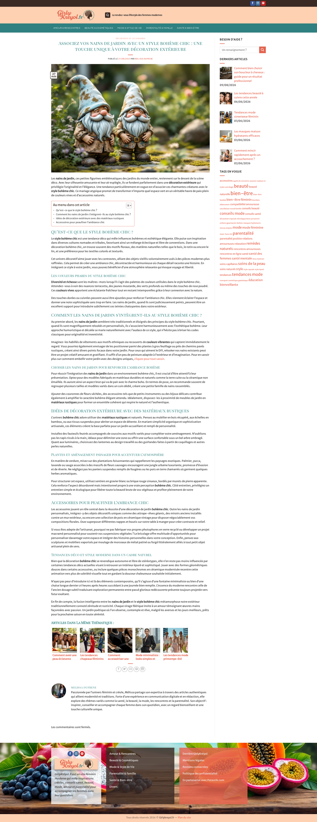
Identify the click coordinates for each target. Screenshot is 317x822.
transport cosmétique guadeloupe (234, 280)
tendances (225, 274)
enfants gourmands (228, 223)
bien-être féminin (239, 200)
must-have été (226, 234)
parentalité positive (231, 238)
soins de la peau (251, 263)
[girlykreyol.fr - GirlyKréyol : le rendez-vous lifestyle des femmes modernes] (75, 15)
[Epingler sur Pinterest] (136, 669)
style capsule (249, 269)
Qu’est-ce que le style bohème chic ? (76, 210)
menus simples (226, 228)
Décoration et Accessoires (130, 38)
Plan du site (184, 817)
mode (237, 227)
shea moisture (258, 259)
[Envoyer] (262, 50)
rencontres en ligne (231, 253)
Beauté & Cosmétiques (99, 28)
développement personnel (248, 219)
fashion (240, 223)
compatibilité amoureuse (244, 204)
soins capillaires (229, 264)
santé (245, 253)
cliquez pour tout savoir (149, 358)
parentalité (243, 233)
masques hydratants (252, 223)
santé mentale (242, 258)
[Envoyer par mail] (130, 669)
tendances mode (247, 274)
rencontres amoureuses (247, 249)
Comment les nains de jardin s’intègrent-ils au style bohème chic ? (93, 214)
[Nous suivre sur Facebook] (252, 3)
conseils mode (232, 213)
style (239, 269)
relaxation (240, 243)
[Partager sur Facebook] (118, 669)
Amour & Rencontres (66, 28)
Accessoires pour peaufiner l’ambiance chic (80, 222)
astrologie (229, 187)
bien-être (241, 193)
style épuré (259, 269)
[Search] (107, 15)
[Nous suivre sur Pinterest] (263, 3)
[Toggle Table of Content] (127, 205)
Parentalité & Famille (159, 28)
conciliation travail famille (230, 209)
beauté (241, 186)
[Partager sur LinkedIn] (142, 669)
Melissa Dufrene (144, 59)
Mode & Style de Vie (129, 28)
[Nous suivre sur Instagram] (258, 3)
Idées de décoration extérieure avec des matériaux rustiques (90, 218)
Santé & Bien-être (188, 28)
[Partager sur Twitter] (124, 669)
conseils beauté (250, 208)
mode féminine (252, 227)
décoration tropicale (228, 219)
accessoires (226, 180)
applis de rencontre (241, 181)
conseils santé (253, 213)
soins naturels (228, 269)
